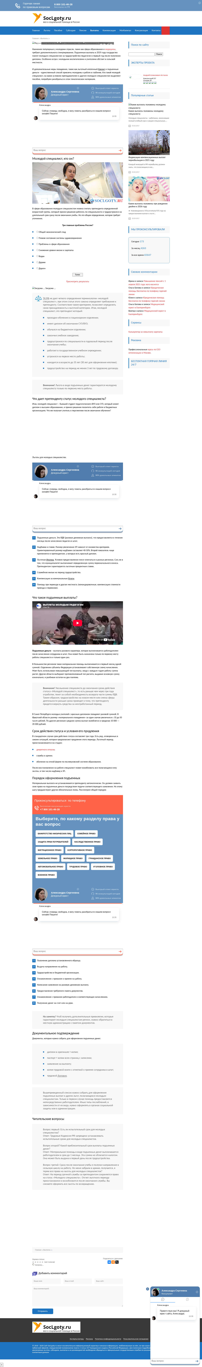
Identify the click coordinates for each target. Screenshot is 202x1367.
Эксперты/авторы (77, 1339)
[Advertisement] (77, 435)
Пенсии (82, 31)
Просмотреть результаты (77, 282)
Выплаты (94, 31)
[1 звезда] (33, 1262)
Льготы (47, 31)
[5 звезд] (43, 1262)
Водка (41, 256)
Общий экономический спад (52, 232)
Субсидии (70, 31)
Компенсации (109, 31)
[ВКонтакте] (109, 1262)
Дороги (42, 268)
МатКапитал (125, 31)
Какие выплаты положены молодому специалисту (145, 112)
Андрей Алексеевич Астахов (155, 75)
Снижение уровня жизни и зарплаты (56, 250)
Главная (36, 31)
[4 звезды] (40, 1262)
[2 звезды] (36, 1262)
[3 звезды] (38, 1262)
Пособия (58, 31)
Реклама (89, 1339)
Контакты (156, 31)
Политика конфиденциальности (108, 1339)
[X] (117, 1262)
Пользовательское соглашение (135, 1339)
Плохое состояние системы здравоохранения (60, 238)
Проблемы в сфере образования (54, 244)
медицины (110, 49)
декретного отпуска (45, 750)
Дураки (42, 262)
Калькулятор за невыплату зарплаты (145, 332)
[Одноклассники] (113, 1262)
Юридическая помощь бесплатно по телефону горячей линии (147, 291)
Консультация (141, 31)
